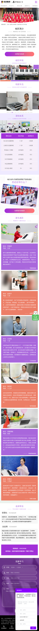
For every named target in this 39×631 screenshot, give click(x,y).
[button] (7, 112)
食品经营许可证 (5, 623)
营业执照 (12, 623)
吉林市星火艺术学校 (22, 24)
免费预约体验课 (19, 54)
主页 (8, 24)
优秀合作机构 (13, 24)
